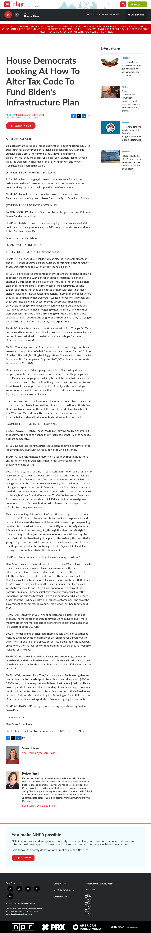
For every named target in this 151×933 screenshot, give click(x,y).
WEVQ (88, 911)
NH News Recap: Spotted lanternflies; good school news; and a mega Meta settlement (132, 68)
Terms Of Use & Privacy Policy (99, 884)
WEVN (88, 906)
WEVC (88, 897)
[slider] (21, 14)
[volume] (16, 15)
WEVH (88, 902)
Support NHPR (23, 857)
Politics (125, 86)
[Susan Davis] (12, 755)
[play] (8, 15)
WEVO (88, 909)
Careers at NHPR (61, 897)
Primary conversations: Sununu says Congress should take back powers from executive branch (131, 101)
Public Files (90, 889)
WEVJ (87, 904)
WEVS (88, 913)
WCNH (88, 895)
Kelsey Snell (37, 114)
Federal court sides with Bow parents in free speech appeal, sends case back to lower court (131, 162)
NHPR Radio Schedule (64, 890)
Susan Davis (23, 114)
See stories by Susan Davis (38, 753)
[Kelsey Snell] (12, 780)
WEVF (88, 899)
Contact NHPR (60, 884)
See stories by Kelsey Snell (38, 805)
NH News (126, 57)
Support (139, 4)
